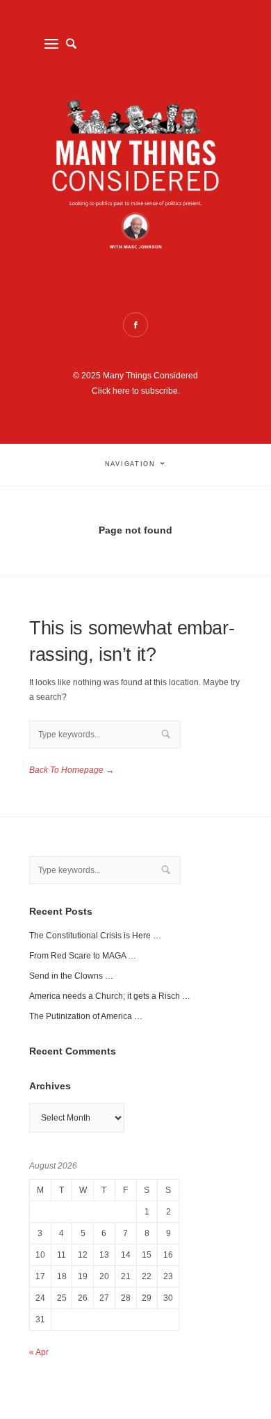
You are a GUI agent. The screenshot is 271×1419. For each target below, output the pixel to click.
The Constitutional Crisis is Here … (95, 935)
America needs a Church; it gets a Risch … (109, 996)
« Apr (39, 1352)
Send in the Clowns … (71, 976)
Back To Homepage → (71, 770)
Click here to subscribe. (136, 391)
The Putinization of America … (85, 1016)
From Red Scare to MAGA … (82, 956)
